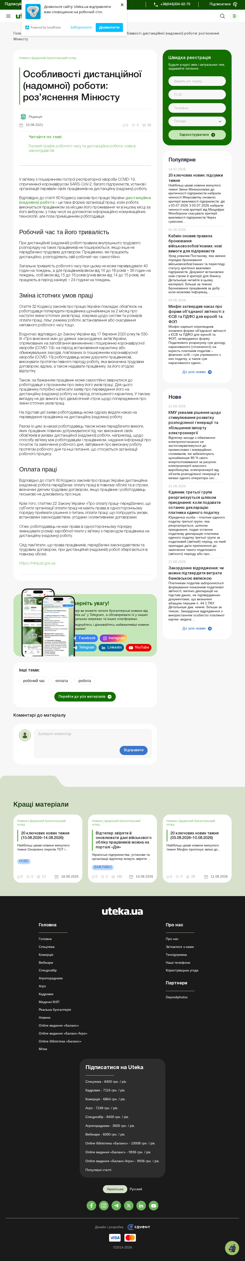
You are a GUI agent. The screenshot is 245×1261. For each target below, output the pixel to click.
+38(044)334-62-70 (175, 4)
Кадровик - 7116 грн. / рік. (105, 1090)
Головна (45, 939)
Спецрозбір (48, 970)
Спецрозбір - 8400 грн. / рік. (107, 1117)
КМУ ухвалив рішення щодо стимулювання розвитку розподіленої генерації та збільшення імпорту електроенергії (194, 423)
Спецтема (47, 947)
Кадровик (46, 994)
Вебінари (46, 962)
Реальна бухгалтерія (55, 1009)
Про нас (172, 939)
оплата (62, 681)
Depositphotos (177, 997)
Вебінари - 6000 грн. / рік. (105, 1134)
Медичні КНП (49, 1002)
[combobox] (197, 121)
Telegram (86, 647)
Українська (115, 1189)
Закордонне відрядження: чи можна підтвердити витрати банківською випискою (196, 573)
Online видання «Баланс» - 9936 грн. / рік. (118, 1152)
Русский (136, 1189)
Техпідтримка (176, 955)
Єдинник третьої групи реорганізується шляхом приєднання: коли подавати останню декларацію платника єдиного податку (194, 503)
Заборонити (81, 27)
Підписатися (220, 4)
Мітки (43, 1049)
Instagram (117, 638)
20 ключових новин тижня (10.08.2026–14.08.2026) (45, 836)
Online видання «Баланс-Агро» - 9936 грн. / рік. (122, 1161)
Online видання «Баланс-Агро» (63, 1033)
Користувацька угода (182, 970)
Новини (24, 58)
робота (84, 681)
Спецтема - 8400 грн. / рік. (106, 1081)
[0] (232, 1248)
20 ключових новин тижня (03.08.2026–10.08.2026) (194, 836)
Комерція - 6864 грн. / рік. (105, 1099)
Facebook (87, 638)
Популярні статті (98, 1170)
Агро (42, 986)
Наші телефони (178, 962)
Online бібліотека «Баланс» (60, 1041)
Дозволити (109, 27)
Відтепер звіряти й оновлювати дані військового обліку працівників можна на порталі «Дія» (124, 840)
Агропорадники (51, 978)
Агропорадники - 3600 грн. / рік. (110, 1126)
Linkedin (114, 647)
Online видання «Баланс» (59, 1025)
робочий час (34, 681)
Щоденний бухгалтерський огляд (54, 58)
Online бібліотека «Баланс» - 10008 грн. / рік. (120, 1143)
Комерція (46, 955)
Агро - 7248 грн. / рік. (101, 1108)
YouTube (142, 647)
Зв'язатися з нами (180, 947)
